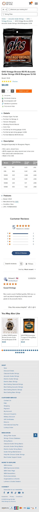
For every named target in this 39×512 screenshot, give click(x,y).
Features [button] (7, 196)
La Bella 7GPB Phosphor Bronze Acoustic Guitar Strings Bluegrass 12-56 (9, 337)
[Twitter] (8, 493)
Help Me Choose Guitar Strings (14, 454)
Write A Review (21, 253)
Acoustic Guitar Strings (16, 19)
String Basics (8, 441)
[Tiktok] (15, 493)
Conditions (19, 496)
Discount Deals (9, 371)
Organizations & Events (12, 479)
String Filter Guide (10, 435)
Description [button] (9, 141)
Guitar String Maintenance (12, 452)
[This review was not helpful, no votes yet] (33, 307)
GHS (28, 19)
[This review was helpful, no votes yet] (29, 307)
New (5, 368)
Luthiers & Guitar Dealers (12, 481)
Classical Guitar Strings (11, 373)
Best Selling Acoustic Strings (13, 387)
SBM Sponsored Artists (11, 468)
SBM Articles (8, 465)
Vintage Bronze (7, 21)
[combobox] (27, 269)
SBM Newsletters (9, 473)
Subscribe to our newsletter (13, 489)
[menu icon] (36, 4)
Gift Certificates (9, 419)
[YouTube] (19, 493)
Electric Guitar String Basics (13, 449)
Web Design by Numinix (9, 501)
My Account (8, 411)
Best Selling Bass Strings (12, 392)
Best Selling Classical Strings (13, 384)
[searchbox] (11, 264)
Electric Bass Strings (10, 381)
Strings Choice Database (12, 438)
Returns (6, 422)
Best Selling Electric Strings (13, 389)
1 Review (15, 81)
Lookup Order (8, 427)
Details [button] (7, 113)
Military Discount (9, 416)
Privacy (12, 496)
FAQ (5, 403)
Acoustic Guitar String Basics (13, 446)
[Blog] (22, 493)
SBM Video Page (9, 470)
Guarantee (5, 496)
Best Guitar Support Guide (12, 457)
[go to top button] (35, 435)
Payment (7, 408)
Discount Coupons (10, 414)
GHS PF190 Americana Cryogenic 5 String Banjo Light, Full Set (28, 337)
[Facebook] (4, 493)
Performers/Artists (10, 476)
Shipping (7, 406)
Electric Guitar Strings (11, 379)
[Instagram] (11, 493)
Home (4, 19)
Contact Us (7, 400)
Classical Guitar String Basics (13, 443)
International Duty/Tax (11, 425)
